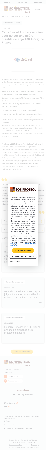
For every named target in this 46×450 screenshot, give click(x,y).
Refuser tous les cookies (23, 256)
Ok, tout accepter (24, 250)
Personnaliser (15, 261)
